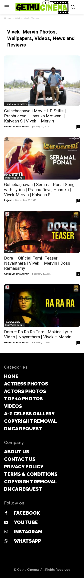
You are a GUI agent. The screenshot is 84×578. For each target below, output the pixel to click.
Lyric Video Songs (14, 177)
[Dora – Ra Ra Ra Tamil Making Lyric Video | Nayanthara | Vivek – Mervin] (42, 305)
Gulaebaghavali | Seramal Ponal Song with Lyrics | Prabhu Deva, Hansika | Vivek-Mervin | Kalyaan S (39, 189)
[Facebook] (6, 513)
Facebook (27, 513)
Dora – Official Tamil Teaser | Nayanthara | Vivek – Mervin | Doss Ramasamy (37, 263)
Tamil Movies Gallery (16, 104)
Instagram (28, 532)
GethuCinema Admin (16, 126)
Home (7, 18)
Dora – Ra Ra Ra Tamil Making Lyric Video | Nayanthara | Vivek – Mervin (38, 334)
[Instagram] (6, 532)
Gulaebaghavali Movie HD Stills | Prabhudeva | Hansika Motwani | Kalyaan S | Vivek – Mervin (35, 115)
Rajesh (8, 200)
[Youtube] (6, 522)
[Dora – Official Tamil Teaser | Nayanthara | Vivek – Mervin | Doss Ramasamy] (42, 232)
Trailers (9, 251)
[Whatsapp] (6, 541)
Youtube (26, 522)
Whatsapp (27, 541)
